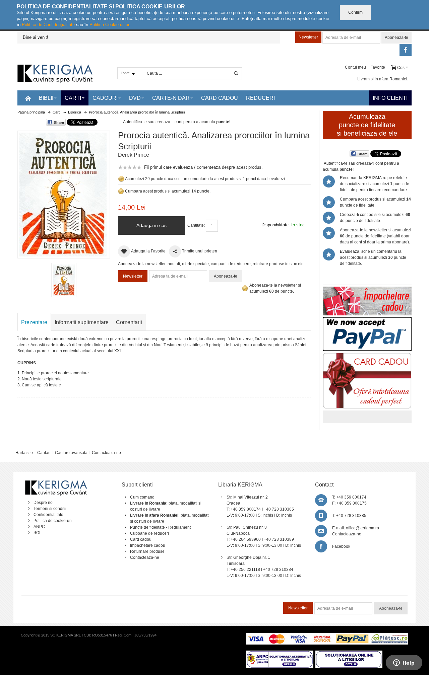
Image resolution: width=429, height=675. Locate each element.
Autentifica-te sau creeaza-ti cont (152, 122)
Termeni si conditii (50, 508)
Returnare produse (147, 551)
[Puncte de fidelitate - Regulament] (121, 191)
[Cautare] (236, 73)
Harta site (24, 452)
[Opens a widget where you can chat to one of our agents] (403, 663)
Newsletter (308, 37)
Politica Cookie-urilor (109, 24)
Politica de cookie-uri (53, 520)
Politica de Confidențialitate (48, 24)
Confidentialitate (48, 514)
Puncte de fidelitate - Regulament (160, 527)
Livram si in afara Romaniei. (382, 79)
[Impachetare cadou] (367, 289)
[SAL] (279, 653)
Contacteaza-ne (106, 452)
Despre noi (44, 502)
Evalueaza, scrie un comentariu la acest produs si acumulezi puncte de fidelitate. (373, 257)
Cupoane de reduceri (149, 533)
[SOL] (348, 653)
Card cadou (140, 539)
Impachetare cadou (147, 545)
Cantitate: (196, 225)
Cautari (44, 452)
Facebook (341, 546)
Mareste (62, 193)
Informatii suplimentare (82, 322)
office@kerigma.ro (362, 528)
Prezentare (34, 322)
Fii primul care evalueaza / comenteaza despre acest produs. (203, 167)
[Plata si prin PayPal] (367, 320)
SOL (38, 532)
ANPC (39, 526)
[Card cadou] (367, 355)
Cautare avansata (71, 452)
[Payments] (327, 635)
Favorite (377, 67)
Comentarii (129, 322)
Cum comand (142, 497)
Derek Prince (133, 155)
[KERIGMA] (55, 73)
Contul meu (355, 67)
